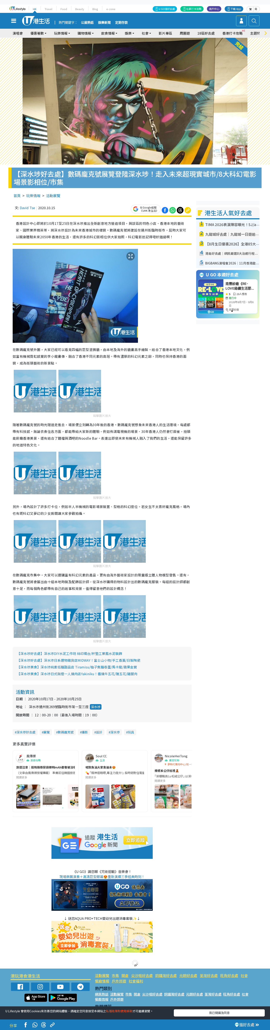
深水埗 (95, 707)
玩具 (131, 732)
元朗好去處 (188, 975)
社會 (244, 975)
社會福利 (136, 981)
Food (64, 9)
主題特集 (257, 33)
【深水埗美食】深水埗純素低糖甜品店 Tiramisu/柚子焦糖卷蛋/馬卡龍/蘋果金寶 (77, 667)
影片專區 (165, 33)
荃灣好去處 (209, 975)
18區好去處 (206, 33)
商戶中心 (214, 9)
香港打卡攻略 (232, 33)
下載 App (236, 9)
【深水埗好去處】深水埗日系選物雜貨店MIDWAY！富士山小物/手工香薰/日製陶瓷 (78, 660)
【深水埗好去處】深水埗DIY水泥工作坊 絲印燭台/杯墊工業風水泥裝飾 (69, 653)
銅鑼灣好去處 (166, 975)
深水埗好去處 (25, 732)
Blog (95, 9)
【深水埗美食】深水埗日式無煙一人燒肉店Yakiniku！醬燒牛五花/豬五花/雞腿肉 (77, 673)
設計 (99, 732)
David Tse (27, 207)
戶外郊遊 (119, 981)
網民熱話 (101, 994)
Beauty (79, 9)
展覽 (46, 732)
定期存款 (121, 22)
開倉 (125, 975)
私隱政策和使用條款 (119, 1011)
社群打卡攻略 (193, 9)
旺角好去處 (229, 975)
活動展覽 (53, 195)
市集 (115, 975)
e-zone (110, 9)
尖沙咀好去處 (142, 975)
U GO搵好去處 (167, 9)
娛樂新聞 (104, 22)
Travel (48, 9)
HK (34, 9)
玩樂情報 (33, 195)
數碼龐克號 (66, 732)
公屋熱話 (87, 22)
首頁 (17, 195)
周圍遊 (185, 33)
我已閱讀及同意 (219, 1013)
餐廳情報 (102, 981)
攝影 (85, 732)
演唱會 (18, 33)
